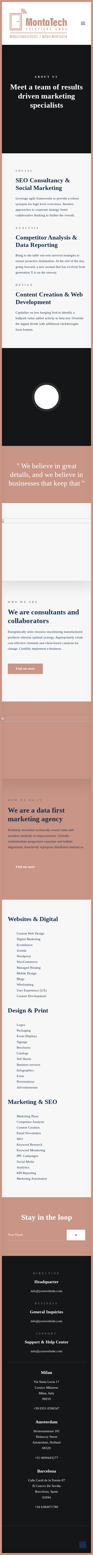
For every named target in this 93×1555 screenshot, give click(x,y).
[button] (83, 23)
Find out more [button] (25, 668)
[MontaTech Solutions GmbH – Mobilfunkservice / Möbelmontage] (38, 23)
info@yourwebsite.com (46, 1291)
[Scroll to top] (82, 1544)
